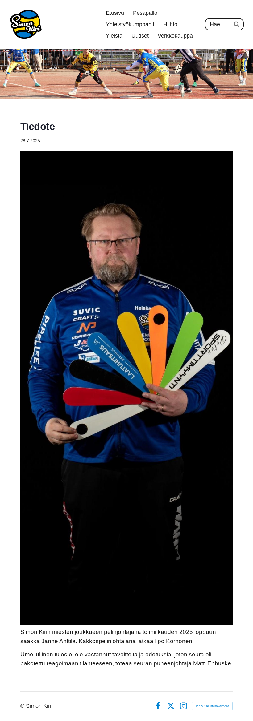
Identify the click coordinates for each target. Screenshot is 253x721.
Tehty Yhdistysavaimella (212, 705)
